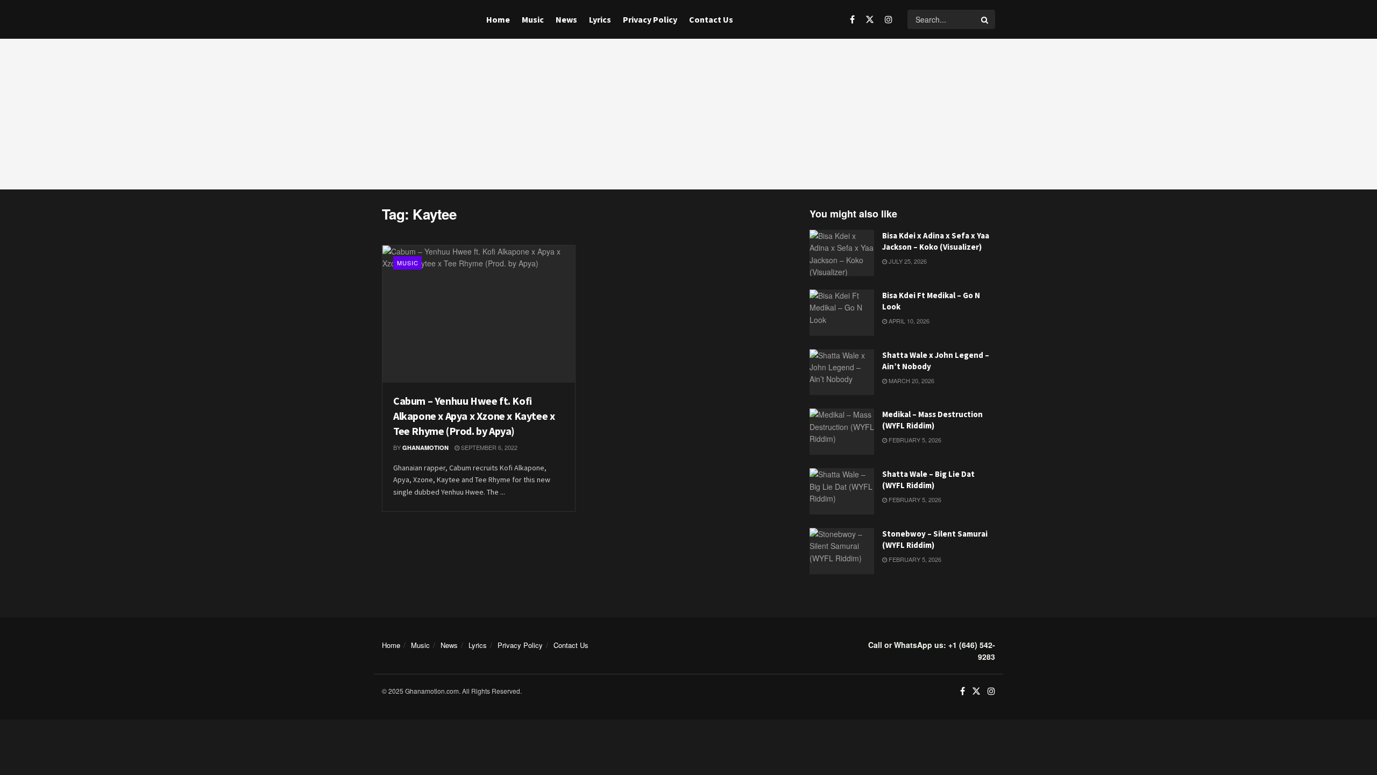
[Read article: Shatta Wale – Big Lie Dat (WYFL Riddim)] (842, 491)
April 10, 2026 (908, 320)
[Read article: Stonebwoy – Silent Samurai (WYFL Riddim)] (842, 551)
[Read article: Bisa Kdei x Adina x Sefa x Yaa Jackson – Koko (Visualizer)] (842, 253)
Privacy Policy (650, 19)
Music (533, 19)
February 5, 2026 (914, 439)
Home (498, 19)
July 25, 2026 (907, 261)
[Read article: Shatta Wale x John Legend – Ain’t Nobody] (842, 372)
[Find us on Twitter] (869, 19)
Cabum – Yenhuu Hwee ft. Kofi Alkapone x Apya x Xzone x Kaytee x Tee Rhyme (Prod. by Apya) (474, 416)
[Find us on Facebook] (852, 19)
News (566, 19)
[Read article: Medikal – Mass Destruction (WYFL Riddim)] (842, 431)
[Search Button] (985, 19)
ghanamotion (425, 447)
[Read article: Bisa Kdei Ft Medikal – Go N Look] (842, 313)
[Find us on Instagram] (888, 19)
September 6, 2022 (488, 447)
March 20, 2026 (910, 380)
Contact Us (711, 19)
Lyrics (600, 19)
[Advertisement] (688, 114)
